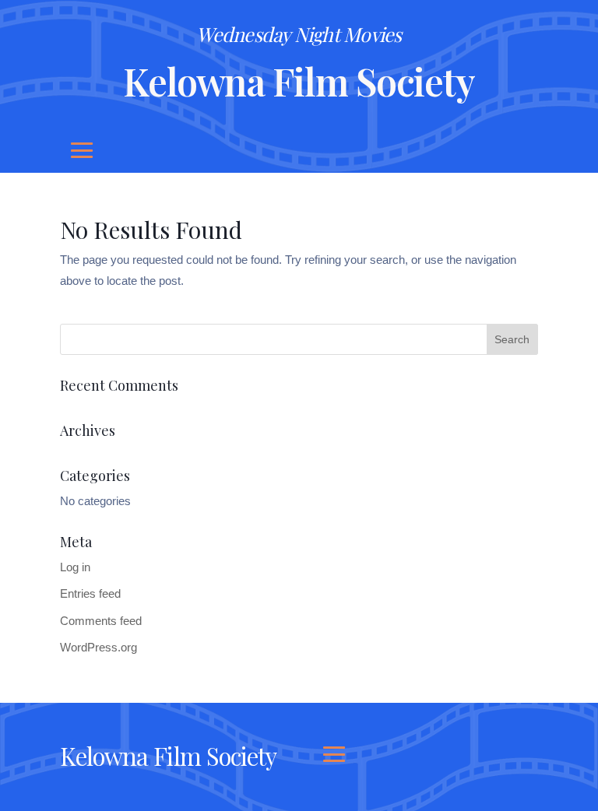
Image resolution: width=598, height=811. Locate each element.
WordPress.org (98, 647)
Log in (75, 567)
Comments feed (101, 620)
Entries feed (90, 593)
